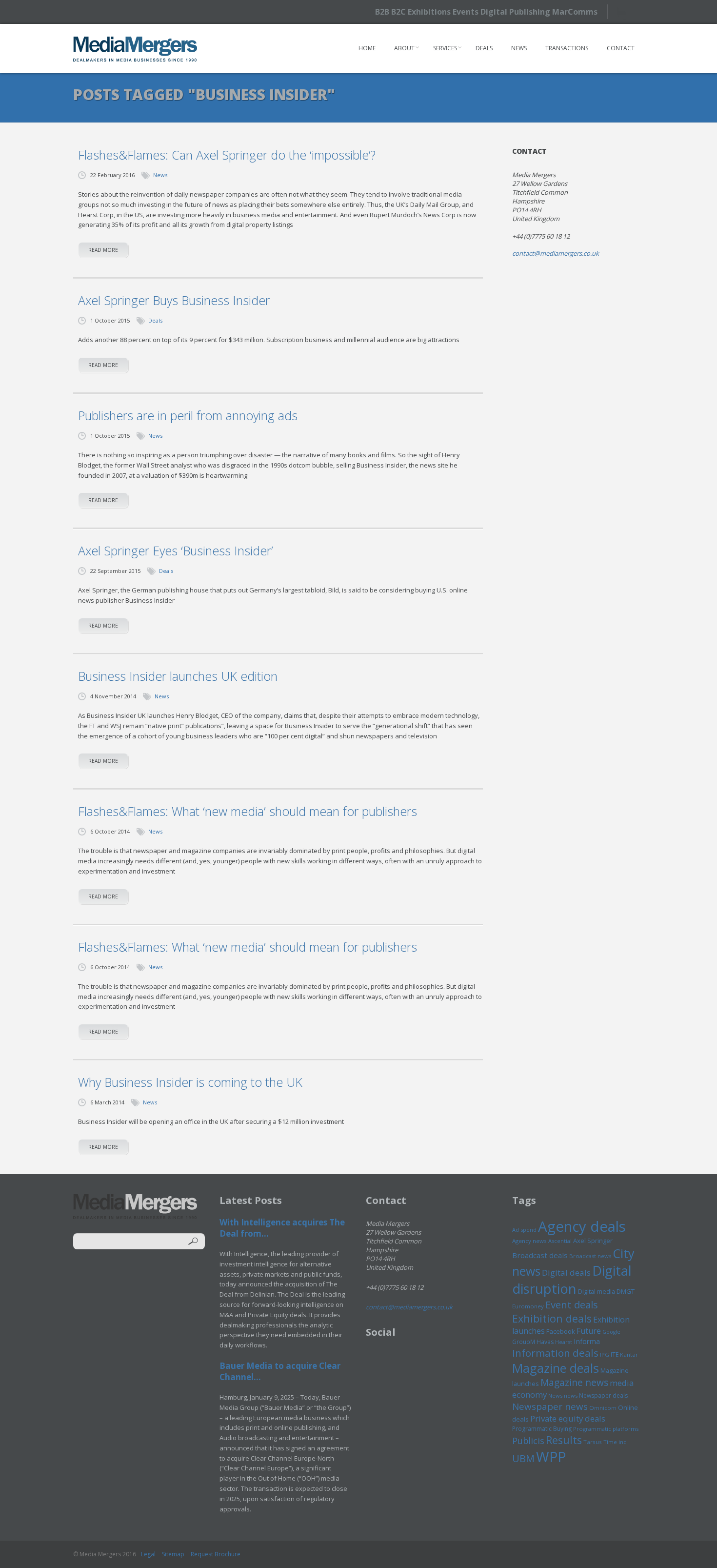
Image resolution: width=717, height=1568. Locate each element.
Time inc (614, 1442)
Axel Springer (593, 1240)
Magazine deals (555, 1368)
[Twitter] (625, 11)
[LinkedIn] (642, 11)
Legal (148, 1554)
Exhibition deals (552, 1318)
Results (564, 1440)
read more (103, 249)
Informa (587, 1341)
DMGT (626, 1291)
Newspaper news (550, 1406)
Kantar (629, 1354)
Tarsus (592, 1442)
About (404, 48)
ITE (614, 1354)
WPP (551, 1456)
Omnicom (603, 1407)
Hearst (563, 1341)
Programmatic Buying (542, 1429)
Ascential (560, 1240)
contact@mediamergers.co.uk (555, 253)
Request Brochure (215, 1554)
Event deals (571, 1304)
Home (367, 48)
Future (589, 1330)
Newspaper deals (603, 1395)
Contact (621, 48)
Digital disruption (572, 1280)
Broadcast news (590, 1256)
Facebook (560, 1331)
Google (611, 1331)
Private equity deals (567, 1418)
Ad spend (524, 1229)
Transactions (566, 48)
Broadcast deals (540, 1255)
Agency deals (582, 1226)
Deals (484, 48)
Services (445, 48)
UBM (523, 1458)
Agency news (529, 1240)
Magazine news (574, 1382)
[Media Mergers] (135, 48)
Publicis (528, 1440)
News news (563, 1395)
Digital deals (566, 1272)
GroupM (523, 1341)
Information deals (555, 1353)
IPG (604, 1354)
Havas (545, 1342)
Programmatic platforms (605, 1428)
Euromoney (528, 1306)
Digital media (596, 1291)
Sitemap (173, 1554)
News (519, 48)
